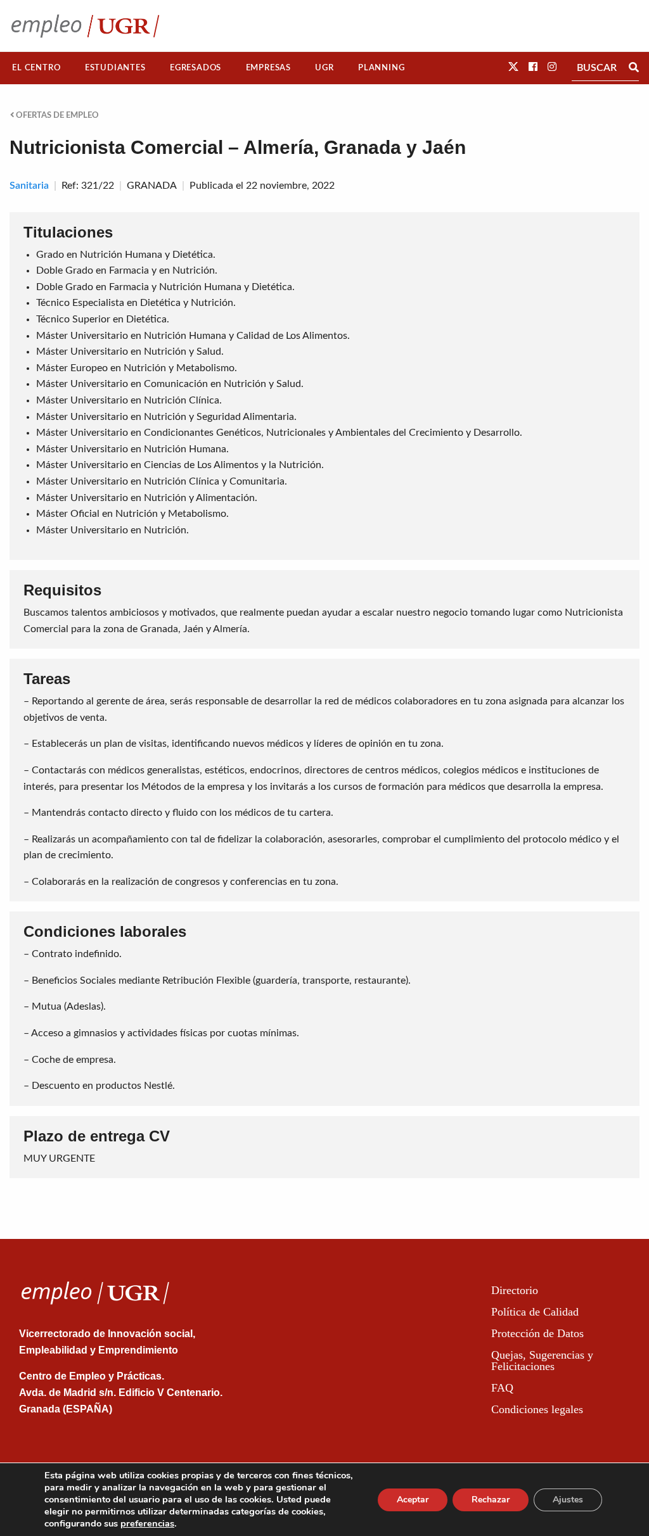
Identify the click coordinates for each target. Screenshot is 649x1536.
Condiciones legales (537, 1409)
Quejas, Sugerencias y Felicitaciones (542, 1361)
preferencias (147, 1523)
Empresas (268, 68)
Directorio (514, 1290)
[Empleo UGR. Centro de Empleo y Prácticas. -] (85, 26)
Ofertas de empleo (56, 115)
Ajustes (568, 1500)
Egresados (195, 68)
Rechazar (491, 1500)
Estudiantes (115, 68)
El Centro (36, 68)
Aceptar (412, 1500)
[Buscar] (634, 67)
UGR (324, 68)
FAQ (502, 1387)
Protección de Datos (537, 1333)
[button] (513, 67)
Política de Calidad (535, 1311)
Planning (381, 68)
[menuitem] (36, 68)
